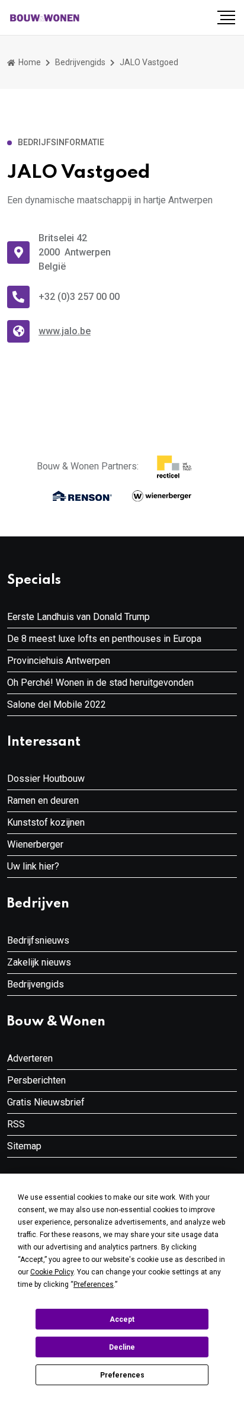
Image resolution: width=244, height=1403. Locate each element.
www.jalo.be (64, 331)
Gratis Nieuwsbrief (46, 1102)
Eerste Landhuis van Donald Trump (78, 616)
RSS (16, 1124)
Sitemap (24, 1146)
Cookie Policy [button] (51, 1272)
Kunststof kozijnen (46, 822)
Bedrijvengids (80, 62)
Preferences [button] (93, 1284)
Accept (122, 1319)
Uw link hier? (33, 866)
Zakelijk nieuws (39, 962)
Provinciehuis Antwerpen (58, 660)
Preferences (122, 1375)
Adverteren (30, 1058)
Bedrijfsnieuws (38, 940)
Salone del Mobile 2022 (56, 704)
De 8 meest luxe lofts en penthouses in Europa (104, 638)
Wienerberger (35, 844)
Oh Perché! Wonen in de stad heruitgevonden (100, 682)
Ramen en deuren (43, 800)
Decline (122, 1347)
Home (29, 62)
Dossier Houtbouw (46, 778)
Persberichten (36, 1080)
